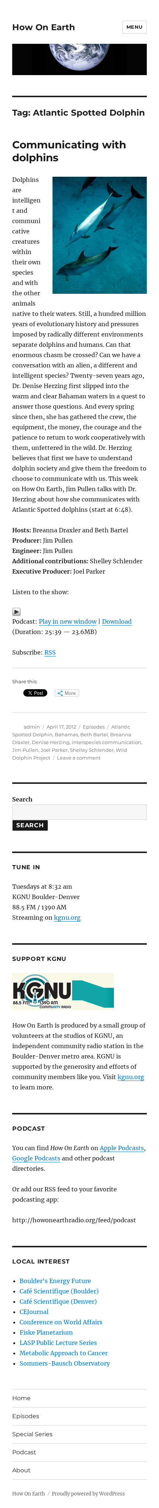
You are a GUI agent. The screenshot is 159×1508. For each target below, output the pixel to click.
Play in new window (68, 621)
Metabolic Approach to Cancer (64, 1353)
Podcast (24, 1452)
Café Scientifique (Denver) (58, 1301)
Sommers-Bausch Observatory (65, 1363)
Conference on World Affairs (61, 1322)
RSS (50, 652)
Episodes (94, 727)
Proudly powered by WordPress (88, 1494)
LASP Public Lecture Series (58, 1342)
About (21, 1470)
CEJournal (34, 1311)
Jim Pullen (25, 750)
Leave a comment (79, 758)
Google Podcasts (36, 1158)
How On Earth (43, 27)
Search (22, 799)
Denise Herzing (51, 742)
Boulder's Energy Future (55, 1281)
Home (21, 1398)
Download (117, 621)
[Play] (79, 611)
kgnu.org (67, 917)
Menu (134, 27)
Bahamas (66, 734)
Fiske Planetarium (46, 1332)
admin (32, 727)
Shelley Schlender (92, 750)
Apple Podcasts (122, 1148)
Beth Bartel (94, 734)
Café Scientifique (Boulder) (59, 1291)
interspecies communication (106, 742)
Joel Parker (54, 750)
